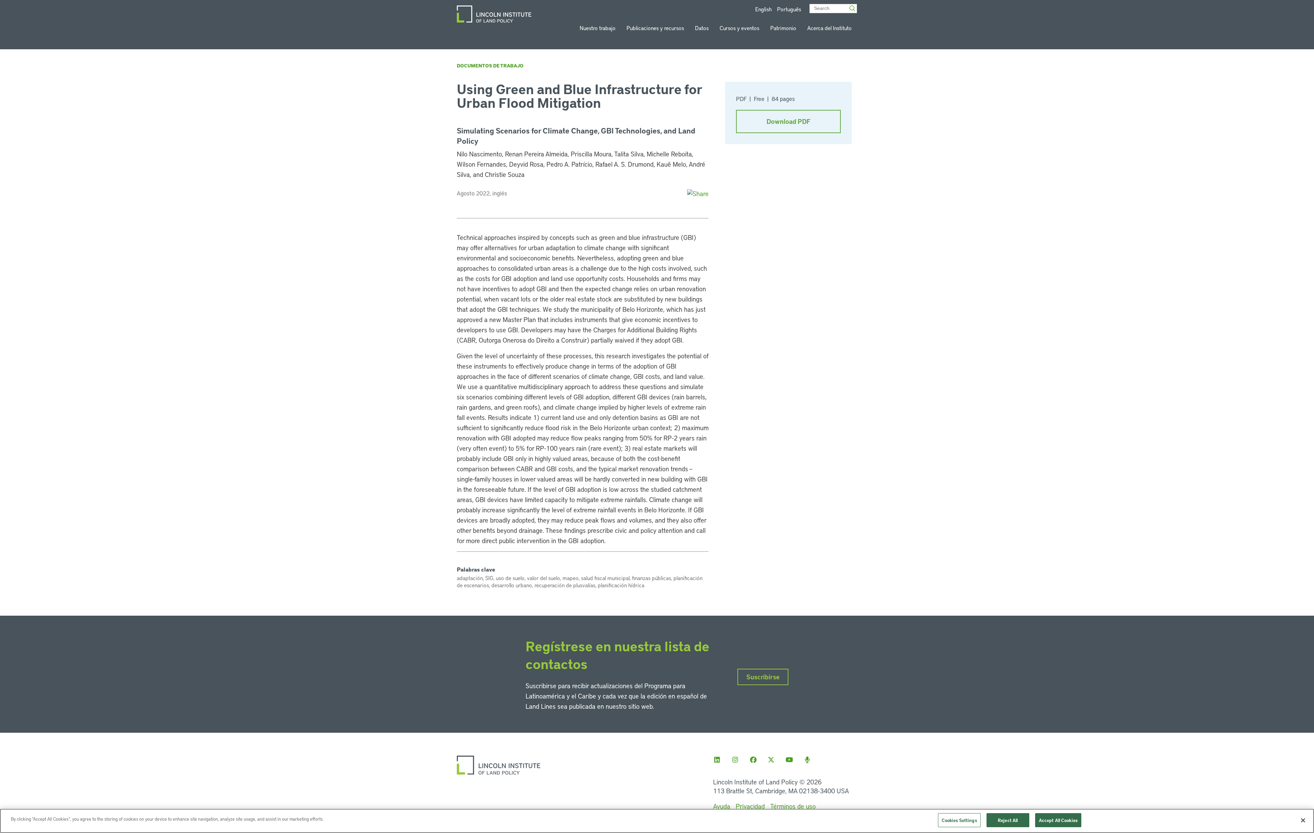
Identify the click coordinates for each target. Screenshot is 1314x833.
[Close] (1303, 820)
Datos (702, 27)
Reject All (1008, 820)
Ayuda (721, 806)
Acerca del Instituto (829, 27)
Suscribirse (763, 676)
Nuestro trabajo (598, 27)
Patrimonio (783, 27)
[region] (657, 821)
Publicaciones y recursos (655, 27)
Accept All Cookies (1058, 820)
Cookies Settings (959, 820)
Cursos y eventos (739, 27)
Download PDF (788, 121)
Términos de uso (793, 806)
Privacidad (750, 806)
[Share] (698, 193)
